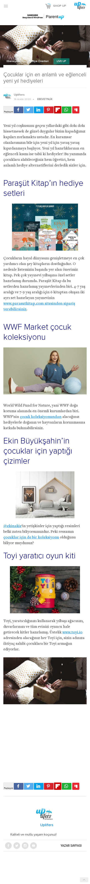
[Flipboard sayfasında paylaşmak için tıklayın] (57, 109)
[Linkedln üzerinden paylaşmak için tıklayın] (39, 110)
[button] (6, 6)
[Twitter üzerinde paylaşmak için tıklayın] (28, 110)
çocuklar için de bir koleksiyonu (31, 538)
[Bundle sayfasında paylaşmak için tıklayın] (76, 110)
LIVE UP (61, 61)
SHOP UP (59, 5)
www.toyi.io (72, 632)
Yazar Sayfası (71, 845)
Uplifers (19, 94)
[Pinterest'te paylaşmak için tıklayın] (49, 110)
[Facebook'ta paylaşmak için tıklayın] (18, 110)
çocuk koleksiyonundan (41, 417)
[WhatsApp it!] (66, 110)
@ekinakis (12, 526)
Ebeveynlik (14, 61)
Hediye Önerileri (38, 61)
